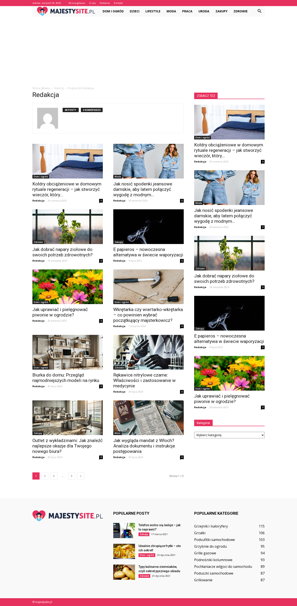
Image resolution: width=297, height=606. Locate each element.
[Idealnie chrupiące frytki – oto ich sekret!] (124, 551)
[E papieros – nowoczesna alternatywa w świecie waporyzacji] (148, 226)
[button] (259, 11)
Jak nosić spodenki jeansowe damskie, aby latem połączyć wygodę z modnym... (142, 189)
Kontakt (118, 3)
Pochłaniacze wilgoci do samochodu (223, 566)
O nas (92, 3)
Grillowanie (203, 580)
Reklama (105, 3)
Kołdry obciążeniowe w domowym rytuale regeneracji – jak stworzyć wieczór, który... (66, 189)
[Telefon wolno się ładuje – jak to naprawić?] (124, 530)
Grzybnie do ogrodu (210, 546)
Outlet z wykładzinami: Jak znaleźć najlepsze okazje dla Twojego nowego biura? (67, 446)
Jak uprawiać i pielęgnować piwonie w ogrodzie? (60, 312)
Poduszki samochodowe (213, 573)
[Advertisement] (148, 49)
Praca (187, 11)
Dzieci (134, 11)
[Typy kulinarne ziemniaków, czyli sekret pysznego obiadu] (124, 572)
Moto (117, 433)
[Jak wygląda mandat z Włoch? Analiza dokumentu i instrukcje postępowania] (148, 417)
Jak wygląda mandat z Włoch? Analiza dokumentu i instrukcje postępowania (144, 446)
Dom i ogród (113, 11)
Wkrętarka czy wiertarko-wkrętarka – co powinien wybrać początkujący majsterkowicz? (148, 315)
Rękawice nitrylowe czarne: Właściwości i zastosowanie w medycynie (144, 380)
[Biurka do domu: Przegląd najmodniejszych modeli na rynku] (67, 352)
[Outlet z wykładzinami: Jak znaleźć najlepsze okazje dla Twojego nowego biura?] (67, 417)
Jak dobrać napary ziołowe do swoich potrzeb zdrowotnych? (62, 252)
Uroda (204, 11)
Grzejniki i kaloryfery (211, 526)
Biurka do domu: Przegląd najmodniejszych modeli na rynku (65, 377)
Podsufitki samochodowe (214, 539)
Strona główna (76, 3)
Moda (171, 11)
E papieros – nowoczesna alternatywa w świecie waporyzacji (148, 252)
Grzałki (199, 533)
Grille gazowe (205, 553)
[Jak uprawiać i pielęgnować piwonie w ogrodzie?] (67, 286)
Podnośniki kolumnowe (213, 559)
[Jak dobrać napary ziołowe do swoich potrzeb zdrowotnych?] (67, 226)
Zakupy (221, 11)
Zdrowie (241, 11)
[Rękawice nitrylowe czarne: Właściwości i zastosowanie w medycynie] (148, 352)
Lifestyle (152, 11)
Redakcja (38, 200)
